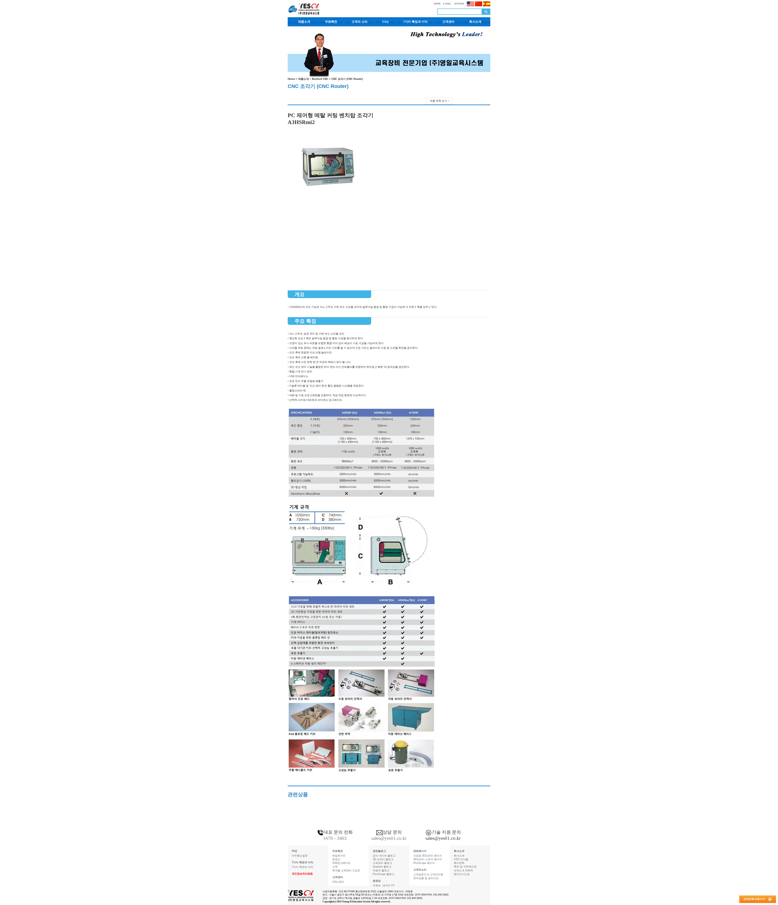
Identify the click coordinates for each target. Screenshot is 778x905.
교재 (335, 866)
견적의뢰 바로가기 (754, 899)
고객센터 (448, 21)
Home (291, 78)
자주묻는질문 (300, 855)
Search (486, 12)
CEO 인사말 (461, 859)
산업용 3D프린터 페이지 (427, 855)
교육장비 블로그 (382, 862)
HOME (437, 3)
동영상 (336, 859)
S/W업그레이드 (341, 862)
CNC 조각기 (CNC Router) (347, 78)
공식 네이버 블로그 (384, 855)
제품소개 (304, 21)
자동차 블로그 (381, 870)
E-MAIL (447, 3)
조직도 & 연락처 (463, 870)
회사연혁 (459, 862)
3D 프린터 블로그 (383, 859)
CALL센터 (338, 881)
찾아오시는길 (462, 874)
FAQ (385, 21)
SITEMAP (459, 3)
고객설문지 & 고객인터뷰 (428, 874)
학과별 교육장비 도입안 (346, 870)
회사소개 (475, 21)
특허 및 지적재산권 (465, 866)
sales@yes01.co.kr (443, 838)
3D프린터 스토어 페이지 (427, 859)
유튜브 (377, 885)
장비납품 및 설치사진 (426, 878)
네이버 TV (388, 885)
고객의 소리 (360, 21)
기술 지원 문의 (446, 832)
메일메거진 (338, 855)
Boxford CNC (320, 78)
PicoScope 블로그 (383, 874)
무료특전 (331, 21)
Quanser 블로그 (382, 866)
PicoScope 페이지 (424, 862)
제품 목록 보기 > (439, 100)
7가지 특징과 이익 (415, 21)
